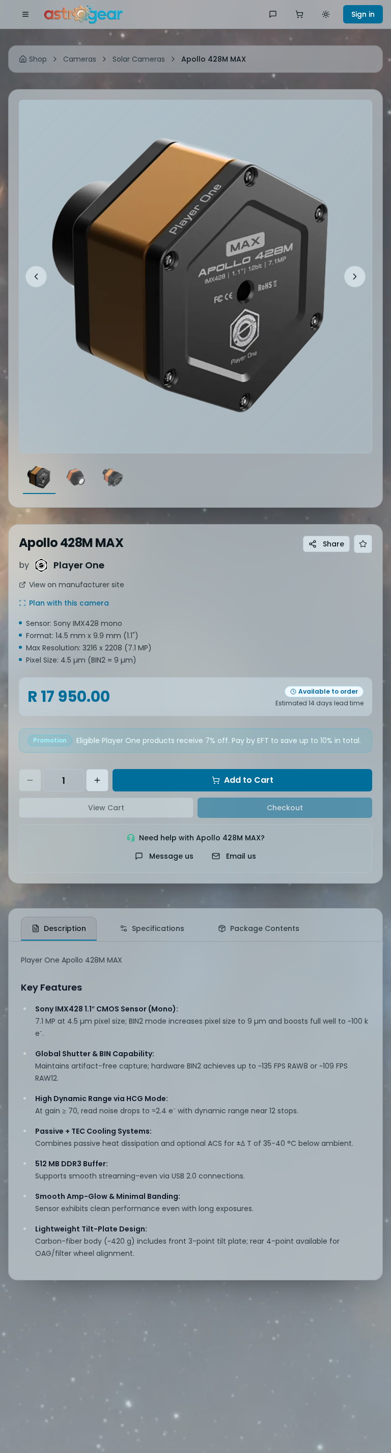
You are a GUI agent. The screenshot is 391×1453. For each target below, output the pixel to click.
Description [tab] (65, 928)
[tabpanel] (195, 1111)
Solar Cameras (139, 59)
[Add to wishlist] (363, 544)
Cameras (79, 59)
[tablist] (195, 925)
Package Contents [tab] (264, 928)
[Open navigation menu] (25, 14)
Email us (241, 856)
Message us (171, 856)
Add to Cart (248, 780)
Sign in (363, 14)
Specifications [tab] (158, 928)
